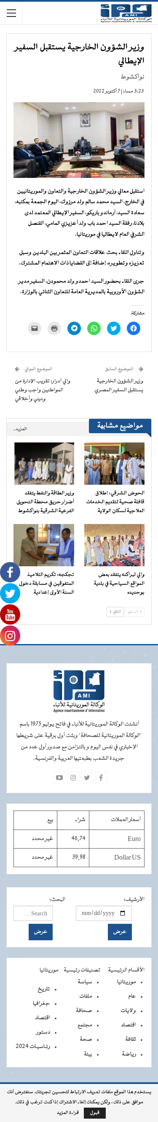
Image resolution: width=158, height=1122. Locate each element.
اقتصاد (128, 1025)
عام (132, 996)
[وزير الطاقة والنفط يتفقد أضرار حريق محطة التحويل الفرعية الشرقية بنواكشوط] (43, 463)
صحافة (84, 1010)
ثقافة (130, 1039)
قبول (94, 1113)
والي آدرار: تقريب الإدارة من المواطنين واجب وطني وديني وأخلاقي (42, 390)
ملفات (85, 996)
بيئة (88, 1054)
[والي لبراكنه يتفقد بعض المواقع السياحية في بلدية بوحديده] (114, 545)
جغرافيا (41, 1003)
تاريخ (43, 989)
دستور (43, 1032)
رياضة (129, 1054)
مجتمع (85, 1025)
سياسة (85, 982)
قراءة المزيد (68, 1113)
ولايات (128, 1010)
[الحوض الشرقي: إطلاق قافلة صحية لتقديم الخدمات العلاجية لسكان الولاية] (114, 463)
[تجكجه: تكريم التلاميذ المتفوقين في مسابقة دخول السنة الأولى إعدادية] (43, 545)
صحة (86, 1039)
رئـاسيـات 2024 (33, 1046)
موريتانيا (126, 982)
